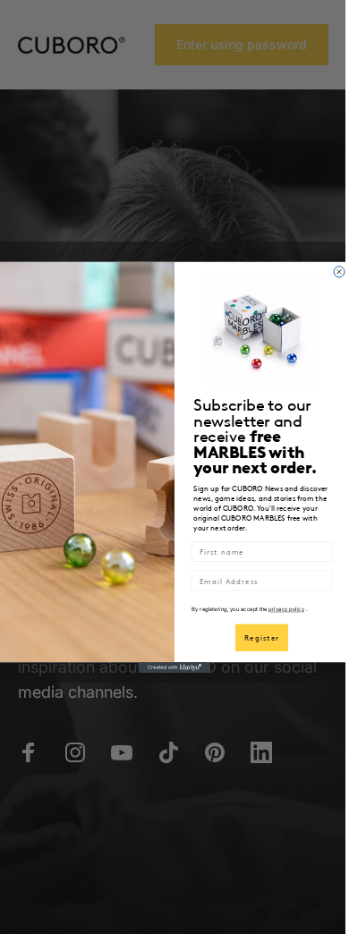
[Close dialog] (339, 271)
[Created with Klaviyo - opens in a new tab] (174, 667)
